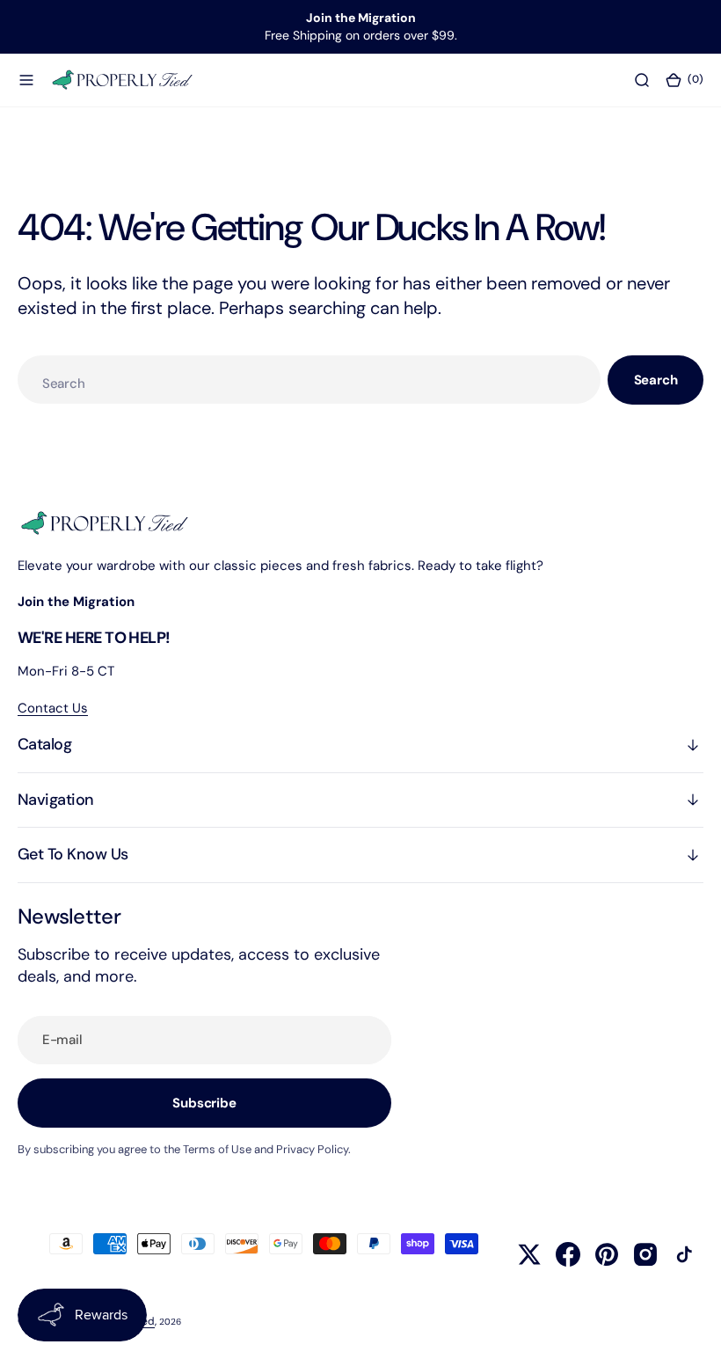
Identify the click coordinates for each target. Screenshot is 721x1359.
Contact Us (53, 708)
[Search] (642, 79)
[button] (26, 79)
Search (656, 380)
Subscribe (204, 1103)
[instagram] (645, 1254)
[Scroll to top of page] (691, 1329)
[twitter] (529, 1254)
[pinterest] (606, 1254)
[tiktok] (684, 1254)
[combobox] (309, 379)
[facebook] (568, 1254)
